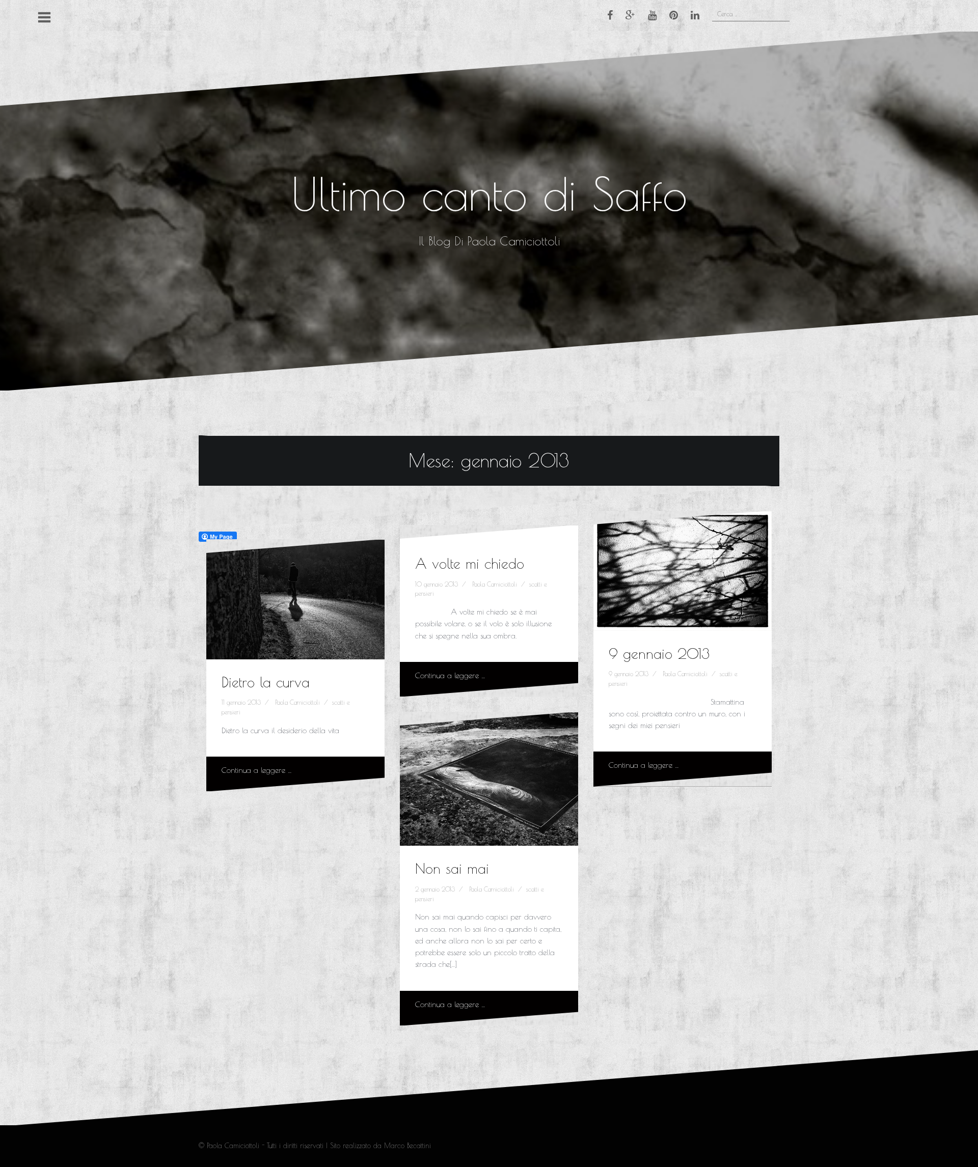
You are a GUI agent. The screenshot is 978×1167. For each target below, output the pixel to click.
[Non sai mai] (489, 781)
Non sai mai (452, 868)
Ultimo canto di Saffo (489, 193)
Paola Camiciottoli (297, 702)
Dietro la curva (266, 682)
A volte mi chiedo (469, 563)
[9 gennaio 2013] (683, 574)
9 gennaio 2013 (659, 653)
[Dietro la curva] (296, 603)
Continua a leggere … (257, 770)
